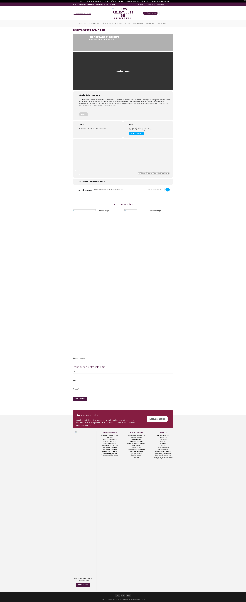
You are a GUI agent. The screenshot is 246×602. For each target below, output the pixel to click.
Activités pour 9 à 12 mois (109, 451)
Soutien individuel (136, 439)
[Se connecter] (162, 13)
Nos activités (94, 23)
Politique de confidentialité (163, 459)
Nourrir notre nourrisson (109, 443)
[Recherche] (172, 13)
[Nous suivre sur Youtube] (172, 4)
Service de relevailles (136, 437)
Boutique (118, 23)
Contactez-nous (166, 455)
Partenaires (158, 453)
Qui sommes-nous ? (163, 435)
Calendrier (82, 23)
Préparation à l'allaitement (110, 439)
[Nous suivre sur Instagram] (170, 4)
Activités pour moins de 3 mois (109, 445)
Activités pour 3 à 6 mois (110, 447)
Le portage (136, 457)
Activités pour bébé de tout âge (109, 455)
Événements (108, 23)
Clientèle (163, 445)
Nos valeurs (163, 443)
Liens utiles (158, 455)
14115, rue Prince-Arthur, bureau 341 (140, 130)
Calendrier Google (98, 182)
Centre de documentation (136, 451)
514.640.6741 (122, 423)
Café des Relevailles (136, 453)
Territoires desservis (163, 447)
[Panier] (167, 13)
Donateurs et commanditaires (163, 451)
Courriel (76, 389)
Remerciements (166, 453)
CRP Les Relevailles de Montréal (139, 128)
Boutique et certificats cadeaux (136, 449)
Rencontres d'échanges (109, 441)
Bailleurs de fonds (163, 449)
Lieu (131, 125)
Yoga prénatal (109, 437)
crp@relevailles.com (84, 426)
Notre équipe (163, 437)
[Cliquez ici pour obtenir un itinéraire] (167, 189)
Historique (163, 441)
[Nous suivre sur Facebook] (168, 4)
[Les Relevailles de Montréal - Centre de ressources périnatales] (123, 13)
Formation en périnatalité (136, 441)
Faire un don (163, 23)
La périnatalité (163, 439)
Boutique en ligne (136, 447)
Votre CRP (150, 23)
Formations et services (134, 23)
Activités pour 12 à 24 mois (109, 453)
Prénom (75, 371)
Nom (74, 380)
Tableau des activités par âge (136, 435)
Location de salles (136, 455)
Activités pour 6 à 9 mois (110, 449)
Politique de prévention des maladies (163, 457)
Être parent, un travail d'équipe (109, 435)
